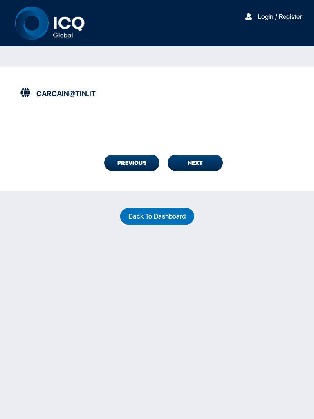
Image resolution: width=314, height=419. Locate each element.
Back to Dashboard (157, 216)
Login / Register (280, 16)
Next (195, 163)
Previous (131, 163)
